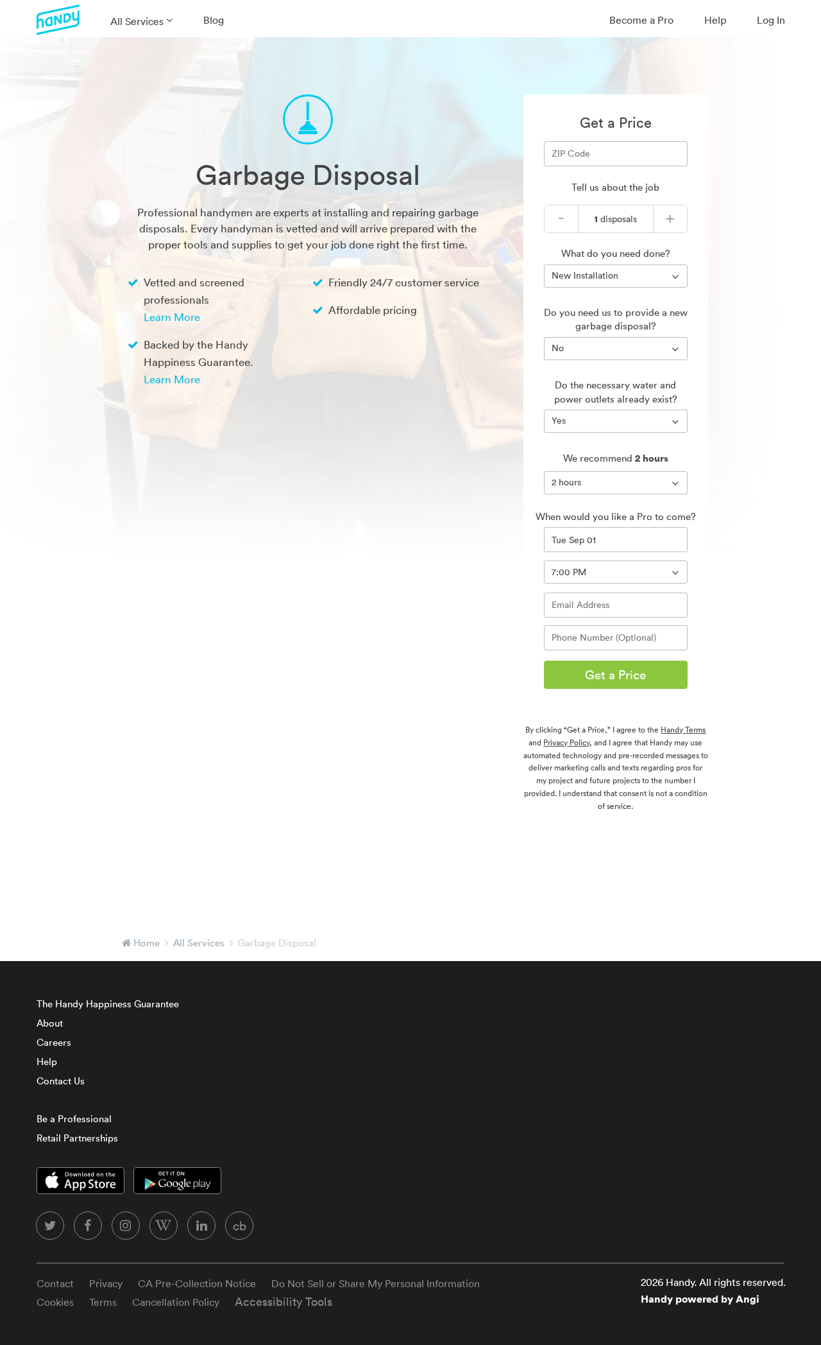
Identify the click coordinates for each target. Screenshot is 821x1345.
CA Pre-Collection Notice (197, 1283)
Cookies (55, 1302)
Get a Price (615, 674)
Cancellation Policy (175, 1302)
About (50, 1023)
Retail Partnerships (77, 1138)
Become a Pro (641, 19)
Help (715, 19)
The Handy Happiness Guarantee (108, 1004)
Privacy (106, 1283)
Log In (771, 19)
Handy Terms (683, 729)
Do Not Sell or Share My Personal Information (375, 1283)
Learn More (172, 317)
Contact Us (61, 1081)
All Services (137, 21)
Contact (55, 1283)
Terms (103, 1302)
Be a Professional (74, 1119)
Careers (54, 1042)
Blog (213, 19)
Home (146, 943)
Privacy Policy (566, 742)
